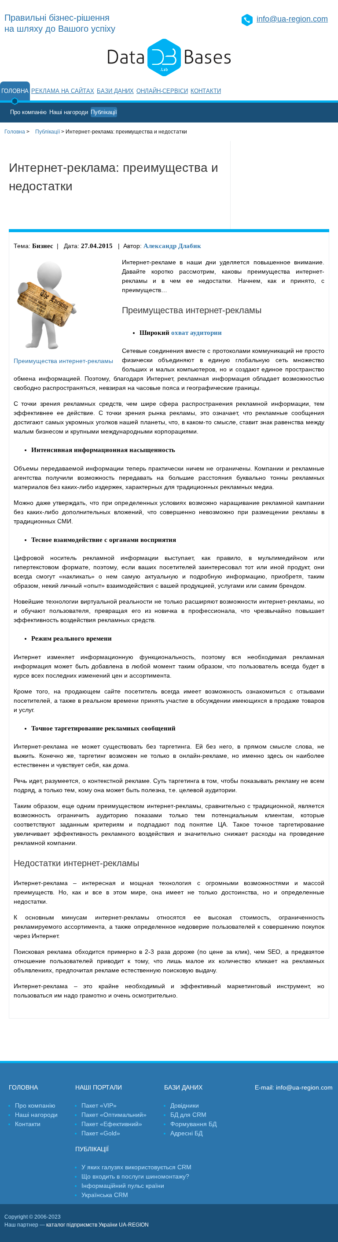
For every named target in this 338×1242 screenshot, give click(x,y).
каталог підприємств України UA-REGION (97, 1225)
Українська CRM (104, 1194)
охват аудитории (196, 332)
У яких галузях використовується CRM (136, 1167)
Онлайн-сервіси (162, 91)
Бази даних (115, 91)
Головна (15, 91)
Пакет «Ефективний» (111, 1123)
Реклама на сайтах (62, 91)
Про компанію (28, 112)
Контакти (206, 91)
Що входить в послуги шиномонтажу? (135, 1176)
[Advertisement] (284, 185)
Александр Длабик (172, 245)
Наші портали (98, 1087)
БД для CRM (188, 1114)
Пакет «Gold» (100, 1133)
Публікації (104, 112)
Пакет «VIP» (99, 1105)
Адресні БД (186, 1133)
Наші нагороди (68, 112)
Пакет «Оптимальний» (114, 1114)
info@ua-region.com (292, 19)
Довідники (184, 1105)
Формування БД (193, 1123)
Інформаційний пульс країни (122, 1185)
